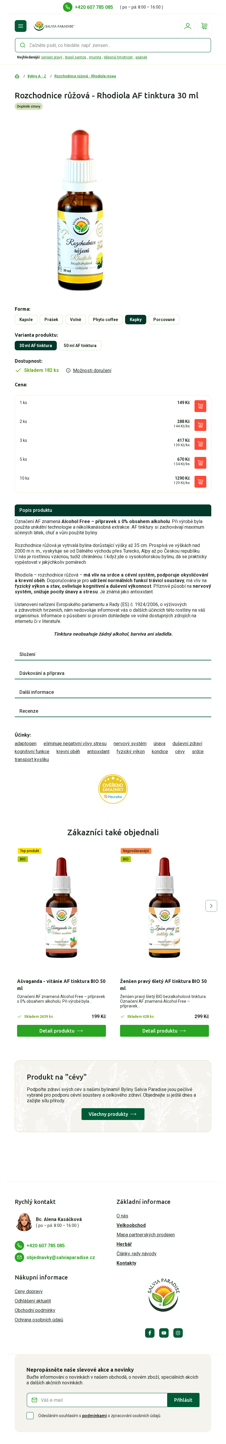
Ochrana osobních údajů (39, 1320)
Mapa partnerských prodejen (146, 1235)
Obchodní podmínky (35, 1310)
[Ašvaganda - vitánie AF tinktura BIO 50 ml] (61, 907)
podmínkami (94, 1415)
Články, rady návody (137, 1253)
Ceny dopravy (29, 1291)
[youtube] (164, 1333)
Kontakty (126, 1263)
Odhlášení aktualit (33, 1301)
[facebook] (149, 1333)
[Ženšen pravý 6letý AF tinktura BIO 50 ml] (164, 907)
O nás (122, 1216)
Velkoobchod (131, 1225)
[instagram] (178, 1333)
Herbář (124, 1244)
